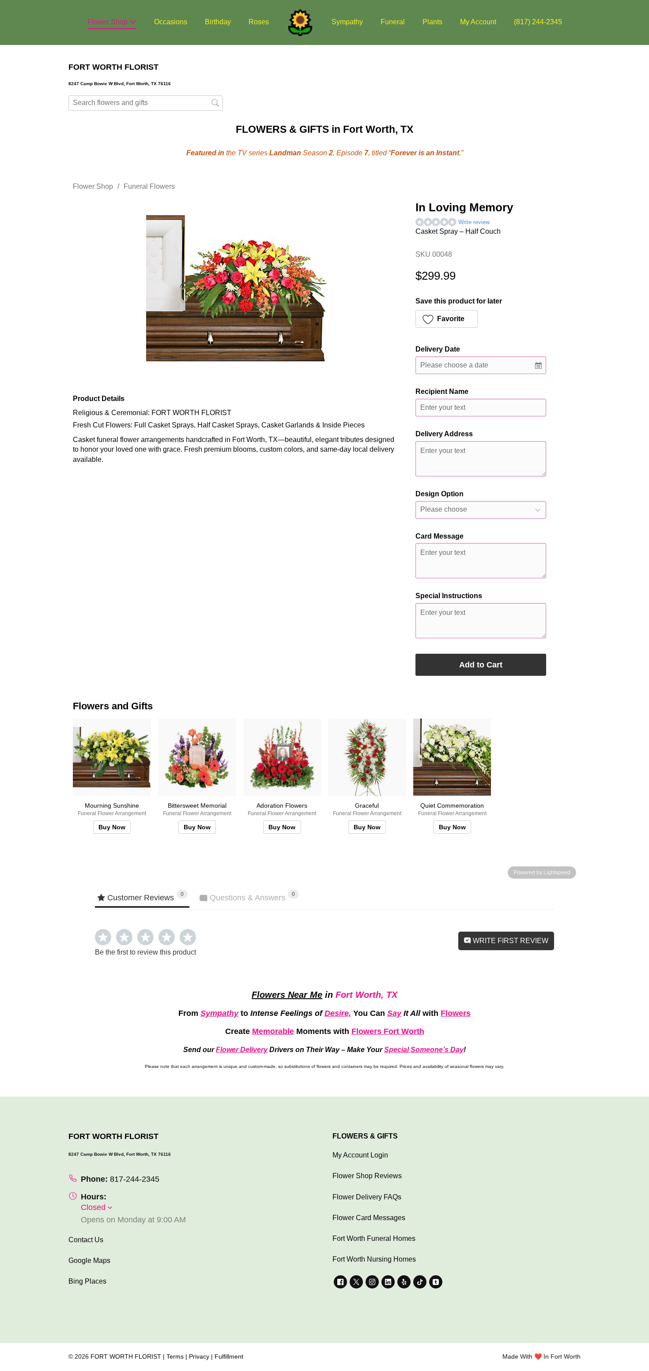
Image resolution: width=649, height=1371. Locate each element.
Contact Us (85, 1240)
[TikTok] (419, 1282)
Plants (432, 22)
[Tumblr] (435, 1282)
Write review (474, 222)
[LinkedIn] (388, 1282)
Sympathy (347, 22)
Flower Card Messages (368, 1217)
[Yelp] (404, 1282)
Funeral (393, 22)
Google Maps (89, 1260)
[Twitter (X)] (356, 1282)
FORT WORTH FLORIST (126, 1356)
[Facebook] (340, 1282)
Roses (259, 22)
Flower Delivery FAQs (366, 1197)
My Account (478, 22)
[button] (446, 319)
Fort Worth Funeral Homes (373, 1238)
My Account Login (360, 1155)
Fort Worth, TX (366, 995)
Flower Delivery (242, 1049)
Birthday (218, 22)
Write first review (509, 940)
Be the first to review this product (145, 952)
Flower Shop (108, 22)
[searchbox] (145, 103)
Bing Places (87, 1281)
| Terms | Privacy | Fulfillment (203, 1356)
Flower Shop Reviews (367, 1176)
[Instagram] (372, 1282)
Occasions (170, 22)
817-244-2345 (134, 1179)
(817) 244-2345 (538, 22)
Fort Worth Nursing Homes (374, 1259)
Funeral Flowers (149, 186)
